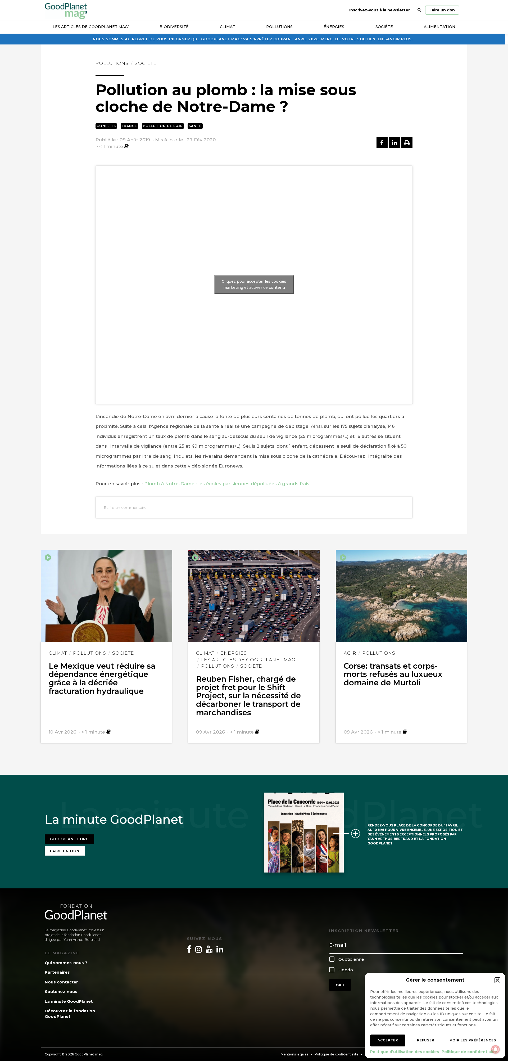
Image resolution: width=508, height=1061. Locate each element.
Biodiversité (174, 26)
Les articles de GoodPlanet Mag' (249, 659)
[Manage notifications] (495, 1049)
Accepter (388, 1040)
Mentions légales (294, 1054)
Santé (195, 126)
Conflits (106, 126)
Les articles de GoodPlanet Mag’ (91, 26)
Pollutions (279, 26)
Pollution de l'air (163, 126)
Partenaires (57, 972)
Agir (350, 653)
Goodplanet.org (69, 839)
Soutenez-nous (61, 991)
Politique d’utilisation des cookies (404, 1051)
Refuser (425, 1040)
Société (384, 26)
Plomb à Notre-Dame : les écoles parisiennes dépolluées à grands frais (226, 483)
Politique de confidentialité (469, 1051)
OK (339, 985)
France (129, 126)
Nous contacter (61, 981)
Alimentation (439, 26)
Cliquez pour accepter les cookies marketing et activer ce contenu (254, 284)
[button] (497, 980)
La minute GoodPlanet (69, 1001)
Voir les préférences (473, 1040)
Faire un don (442, 10)
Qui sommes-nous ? (66, 962)
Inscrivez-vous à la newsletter (379, 10)
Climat (227, 26)
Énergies (334, 26)
